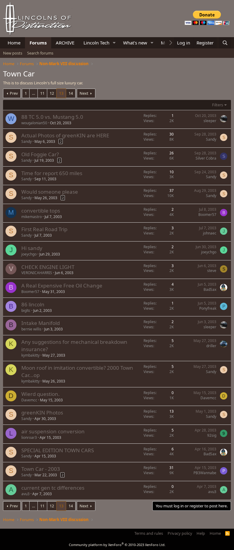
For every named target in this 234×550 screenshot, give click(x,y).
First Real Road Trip (44, 229)
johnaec (209, 233)
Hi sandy (31, 248)
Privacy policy (180, 533)
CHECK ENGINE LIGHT (47, 266)
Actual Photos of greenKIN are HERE (65, 135)
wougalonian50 (34, 122)
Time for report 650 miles (51, 173)
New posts (12, 53)
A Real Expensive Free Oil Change (61, 285)
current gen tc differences (52, 487)
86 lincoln (32, 304)
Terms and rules (148, 533)
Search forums (40, 53)
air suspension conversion (53, 431)
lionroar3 (29, 437)
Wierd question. (40, 393)
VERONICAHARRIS (36, 272)
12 (52, 93)
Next (84, 93)
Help (201, 533)
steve (211, 270)
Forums (38, 43)
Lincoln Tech (96, 43)
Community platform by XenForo (117, 544)
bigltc (25, 310)
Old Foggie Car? (40, 154)
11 (42, 93)
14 (71, 93)
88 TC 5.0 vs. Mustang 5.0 (52, 116)
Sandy (26, 141)
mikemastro (31, 216)
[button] (114, 42)
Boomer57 (207, 214)
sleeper (210, 120)
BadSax (210, 289)
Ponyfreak (207, 308)
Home (14, 43)
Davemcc (29, 400)
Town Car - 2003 (40, 468)
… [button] (33, 93)
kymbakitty (30, 355)
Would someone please (49, 191)
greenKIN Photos (42, 412)
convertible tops (40, 210)
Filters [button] (217, 105)
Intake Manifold (40, 322)
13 (61, 93)
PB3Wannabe (204, 472)
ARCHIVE (65, 43)
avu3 (25, 493)
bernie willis (31, 329)
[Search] (225, 42)
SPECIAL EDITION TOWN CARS (57, 450)
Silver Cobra (206, 158)
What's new (135, 43)
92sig (211, 435)
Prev (14, 93)
